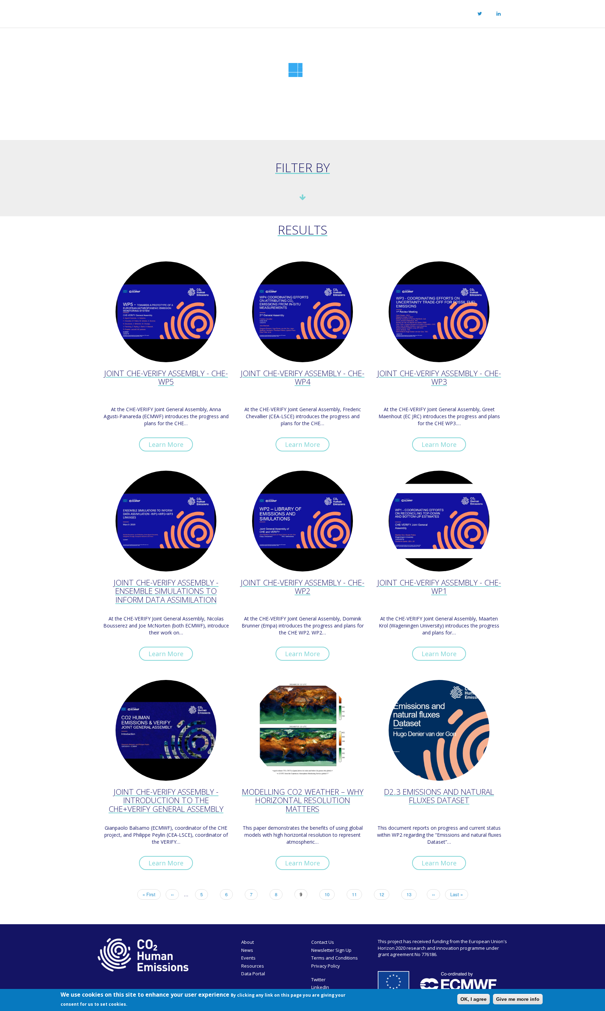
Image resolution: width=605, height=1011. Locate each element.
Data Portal (253, 973)
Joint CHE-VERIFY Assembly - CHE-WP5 (166, 378)
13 (411, 894)
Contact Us (322, 942)
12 (384, 894)
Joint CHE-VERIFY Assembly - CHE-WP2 (302, 587)
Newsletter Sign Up (331, 950)
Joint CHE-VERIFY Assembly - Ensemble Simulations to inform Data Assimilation (165, 591)
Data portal (362, 12)
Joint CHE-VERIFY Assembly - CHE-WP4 (302, 378)
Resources (319, 12)
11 (357, 894)
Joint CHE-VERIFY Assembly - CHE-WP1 (439, 587)
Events (283, 12)
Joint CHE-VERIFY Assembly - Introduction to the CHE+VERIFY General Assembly (166, 801)
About (218, 12)
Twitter (318, 979)
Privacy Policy (325, 966)
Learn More (165, 444)
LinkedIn (320, 987)
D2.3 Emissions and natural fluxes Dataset (439, 797)
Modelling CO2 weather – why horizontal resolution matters (302, 801)
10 (330, 894)
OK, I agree (473, 999)
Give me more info (518, 999)
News (252, 12)
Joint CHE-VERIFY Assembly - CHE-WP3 (439, 378)
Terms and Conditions (334, 958)
